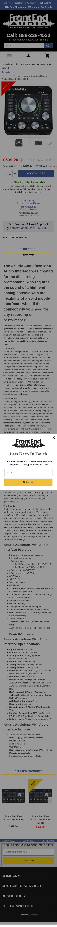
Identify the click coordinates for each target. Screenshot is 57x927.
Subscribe (28, 482)
